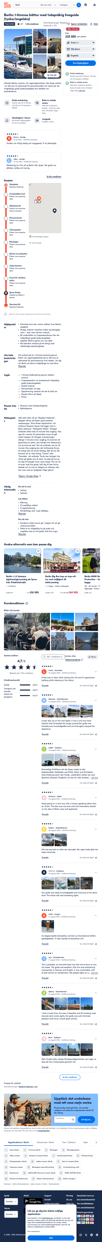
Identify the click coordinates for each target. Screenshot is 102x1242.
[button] (28, 23)
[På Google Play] (33, 1201)
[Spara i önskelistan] (38, 551)
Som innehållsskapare (85, 1203)
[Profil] (95, 5)
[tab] (18, 1142)
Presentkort (70, 1218)
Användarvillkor (50, 1215)
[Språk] (86, 5)
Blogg (68, 1210)
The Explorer (69, 1224)
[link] (22, 572)
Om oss (69, 1199)
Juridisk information (51, 1203)
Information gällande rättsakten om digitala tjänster (53, 1222)
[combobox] (74, 660)
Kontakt (47, 1199)
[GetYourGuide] (7, 4)
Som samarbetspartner (86, 1207)
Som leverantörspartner (86, 1199)
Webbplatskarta (50, 1229)
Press (68, 1214)
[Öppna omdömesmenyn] (96, 671)
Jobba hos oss (70, 1205)
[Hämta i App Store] (33, 1211)
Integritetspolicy (44, 1131)
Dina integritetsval (51, 1211)
